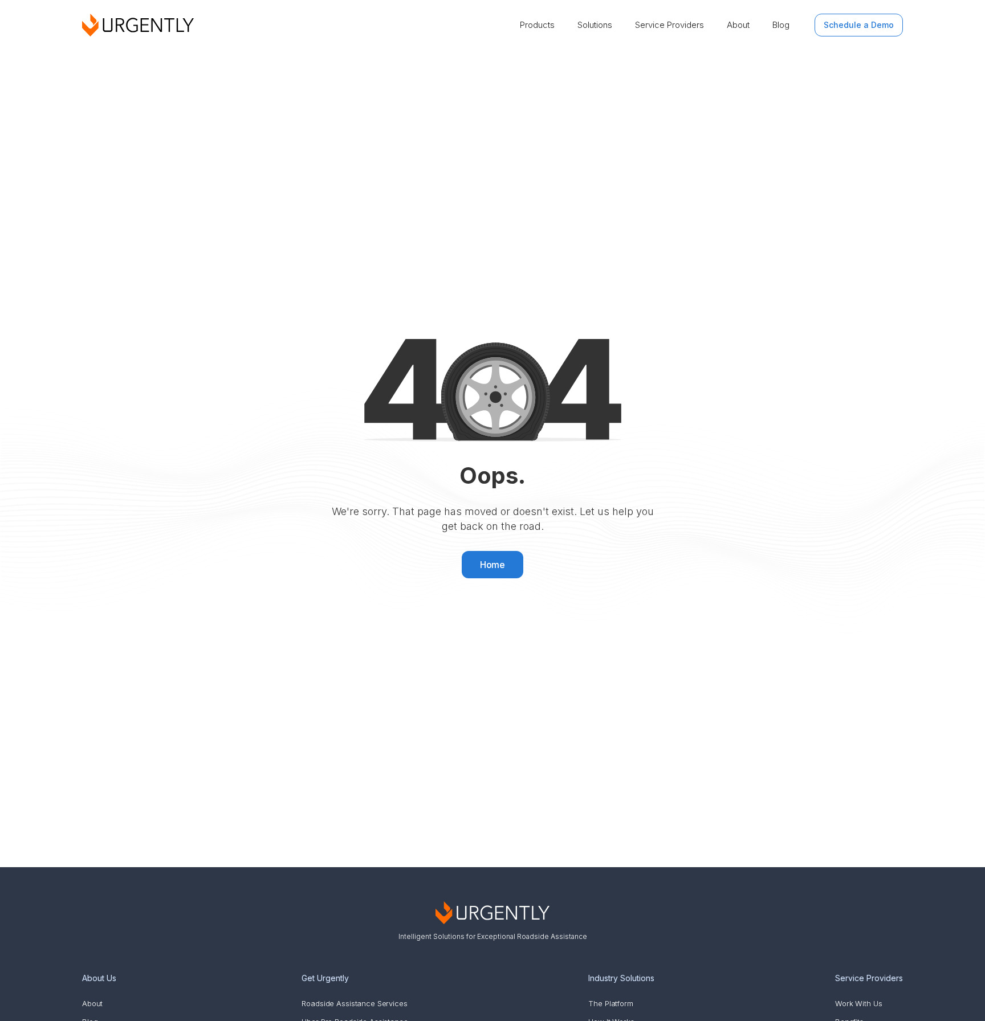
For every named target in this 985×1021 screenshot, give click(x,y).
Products (537, 24)
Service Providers (669, 24)
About (738, 24)
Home (493, 564)
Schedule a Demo (859, 25)
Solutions (594, 24)
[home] (138, 25)
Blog (780, 24)
